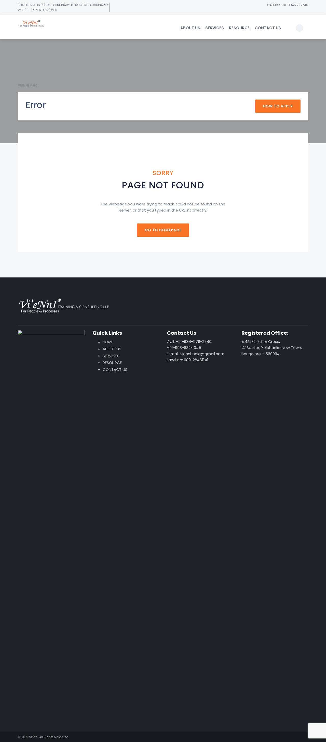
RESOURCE (112, 362)
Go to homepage (163, 230)
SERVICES (111, 355)
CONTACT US (115, 369)
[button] (299, 28)
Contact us (268, 28)
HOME (108, 342)
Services (214, 28)
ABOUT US (112, 349)
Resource (239, 28)
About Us (190, 28)
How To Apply (278, 106)
